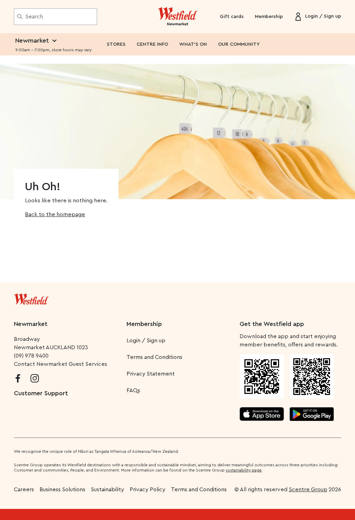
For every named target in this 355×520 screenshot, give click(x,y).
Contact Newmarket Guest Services (60, 364)
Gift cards (232, 16)
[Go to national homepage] (31, 297)
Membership (269, 16)
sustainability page (244, 470)
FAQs (133, 390)
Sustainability (107, 489)
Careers (24, 489)
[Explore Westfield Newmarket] (178, 17)
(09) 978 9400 (31, 356)
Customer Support (41, 393)
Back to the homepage (55, 214)
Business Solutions (62, 489)
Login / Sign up (146, 340)
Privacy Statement (151, 374)
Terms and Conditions (154, 357)
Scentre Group (308, 489)
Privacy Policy (147, 489)
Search (34, 16)
